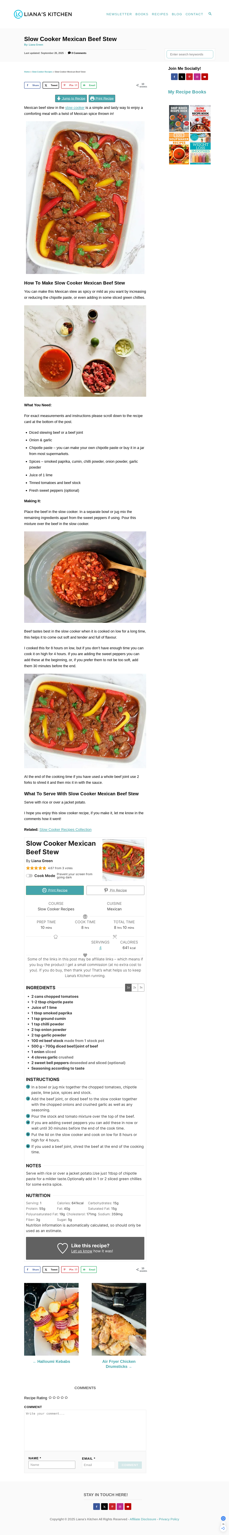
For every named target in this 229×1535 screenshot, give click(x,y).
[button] (28, 868)
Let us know (81, 1251)
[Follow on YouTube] (204, 76)
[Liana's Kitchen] (44, 14)
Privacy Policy (169, 1519)
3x (141, 987)
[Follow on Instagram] (197, 76)
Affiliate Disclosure (143, 1519)
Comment (33, 1407)
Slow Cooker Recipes (42, 72)
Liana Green (36, 44)
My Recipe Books (187, 91)
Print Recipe (104, 98)
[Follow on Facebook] (174, 76)
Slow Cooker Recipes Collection (65, 829)
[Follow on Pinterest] (189, 76)
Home (27, 72)
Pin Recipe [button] (118, 890)
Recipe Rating (35, 1398)
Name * (34, 1458)
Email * (88, 1458)
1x (128, 987)
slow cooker (74, 108)
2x (134, 987)
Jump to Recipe (73, 98)
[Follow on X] (182, 76)
